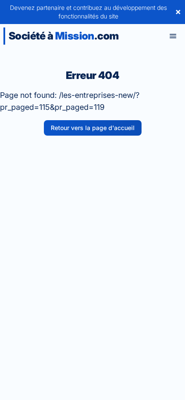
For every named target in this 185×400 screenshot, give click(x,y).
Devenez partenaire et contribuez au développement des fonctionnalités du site (88, 12)
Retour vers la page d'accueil (93, 127)
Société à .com (63, 36)
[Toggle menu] (173, 36)
